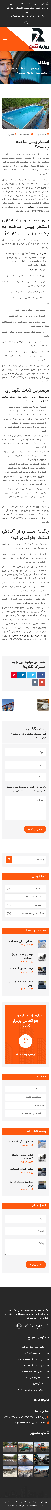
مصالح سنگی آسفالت (21, 941)
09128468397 (13, 16)
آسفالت (37, 888)
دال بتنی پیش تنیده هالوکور (30, 1359)
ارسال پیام (37, 1264)
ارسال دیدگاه (36, 829)
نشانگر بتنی (38, 1383)
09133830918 (33, 16)
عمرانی (11, 134)
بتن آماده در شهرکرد (34, 1353)
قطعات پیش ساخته (31, 913)
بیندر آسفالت (10, 514)
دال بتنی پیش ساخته (34, 1365)
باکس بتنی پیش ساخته (33, 1347)
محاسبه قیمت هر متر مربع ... (21, 983)
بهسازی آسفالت (35, 207)
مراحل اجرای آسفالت (21, 969)
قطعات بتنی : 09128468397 (30, 1422)
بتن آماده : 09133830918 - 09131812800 (25, 1417)
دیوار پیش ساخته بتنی (33, 1371)
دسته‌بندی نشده (33, 896)
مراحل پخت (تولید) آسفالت (22, 956)
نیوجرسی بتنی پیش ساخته (31, 1389)
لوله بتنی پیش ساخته (33, 1377)
